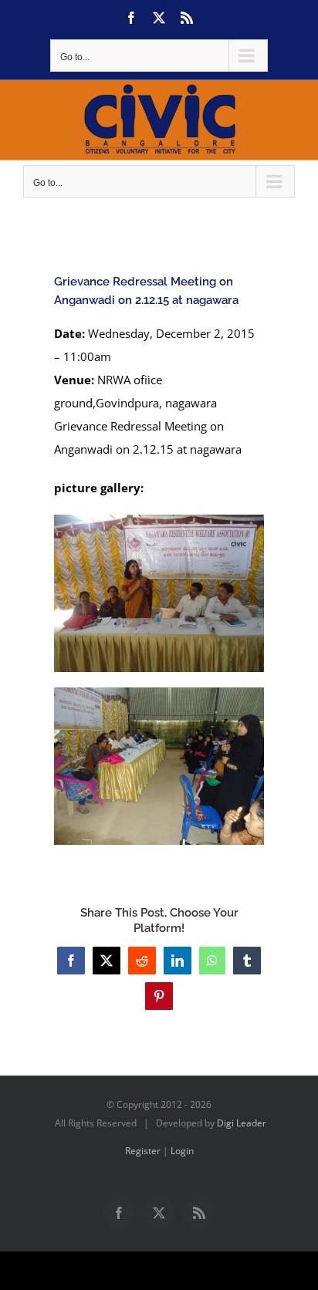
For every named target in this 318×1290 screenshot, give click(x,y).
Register (143, 1150)
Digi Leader (241, 1123)
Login (182, 1150)
